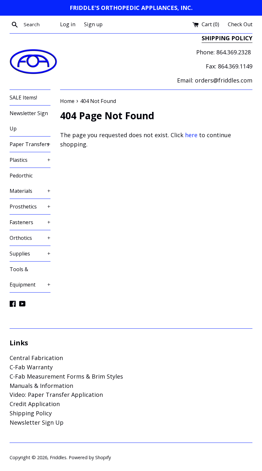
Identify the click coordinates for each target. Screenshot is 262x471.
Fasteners (30, 222)
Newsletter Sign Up (29, 121)
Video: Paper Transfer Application (56, 394)
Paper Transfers (30, 144)
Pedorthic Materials (30, 183)
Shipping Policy (31, 413)
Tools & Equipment (30, 277)
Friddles (58, 457)
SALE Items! (23, 97)
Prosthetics (30, 206)
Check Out (240, 24)
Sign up (93, 24)
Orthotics (30, 237)
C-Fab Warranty (31, 367)
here (191, 135)
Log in (67, 24)
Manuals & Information (41, 385)
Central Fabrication (36, 358)
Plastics (30, 159)
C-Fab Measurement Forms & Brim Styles (66, 376)
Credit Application (35, 404)
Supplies (30, 253)
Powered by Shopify (90, 457)
